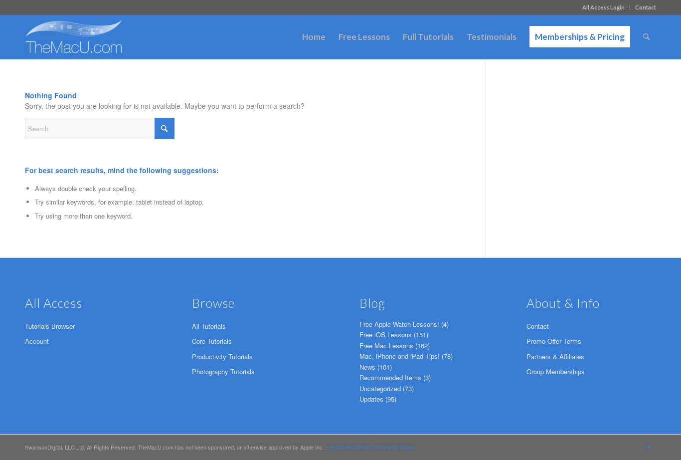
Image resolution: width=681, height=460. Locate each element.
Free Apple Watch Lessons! (399, 324)
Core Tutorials (212, 341)
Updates (371, 399)
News (367, 367)
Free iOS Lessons (385, 334)
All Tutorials (209, 326)
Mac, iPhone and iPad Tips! (399, 356)
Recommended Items (390, 377)
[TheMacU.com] (74, 36)
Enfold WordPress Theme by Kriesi (371, 447)
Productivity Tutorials (222, 356)
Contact (645, 7)
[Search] (646, 36)
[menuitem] (603, 7)
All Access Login (603, 7)
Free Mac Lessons (386, 345)
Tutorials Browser (50, 326)
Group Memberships (555, 371)
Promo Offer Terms (553, 341)
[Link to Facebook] (648, 447)
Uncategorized (380, 388)
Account (37, 341)
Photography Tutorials (223, 371)
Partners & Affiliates (555, 356)
